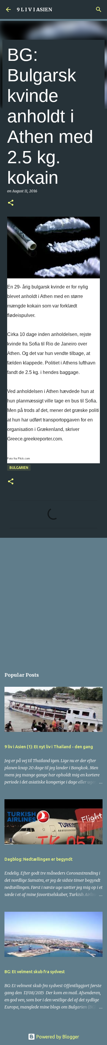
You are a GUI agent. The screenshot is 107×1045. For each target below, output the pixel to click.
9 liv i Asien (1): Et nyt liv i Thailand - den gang (48, 746)
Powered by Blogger (57, 1036)
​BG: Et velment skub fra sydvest (34, 971)
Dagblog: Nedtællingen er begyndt (38, 859)
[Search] (98, 9)
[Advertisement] (53, 600)
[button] (10, 203)
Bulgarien (19, 468)
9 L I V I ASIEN (34, 9)
